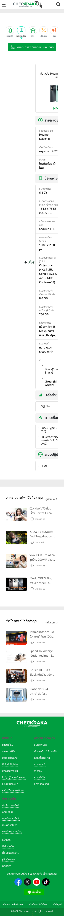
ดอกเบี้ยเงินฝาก (42, 758)
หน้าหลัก (6, 840)
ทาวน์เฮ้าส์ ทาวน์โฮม (12, 831)
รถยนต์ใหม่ (7, 745)
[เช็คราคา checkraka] (25, 4)
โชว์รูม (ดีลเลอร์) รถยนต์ (14, 777)
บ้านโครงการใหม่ (10, 805)
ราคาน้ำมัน (39, 777)
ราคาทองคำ (40, 764)
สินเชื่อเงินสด (40, 745)
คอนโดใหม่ (7, 812)
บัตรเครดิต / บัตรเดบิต (45, 751)
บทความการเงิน (10, 771)
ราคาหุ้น (38, 771)
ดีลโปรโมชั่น (8, 846)
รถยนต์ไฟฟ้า (8, 751)
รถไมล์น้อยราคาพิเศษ (13, 790)
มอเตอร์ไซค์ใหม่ (10, 758)
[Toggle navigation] (4, 4)
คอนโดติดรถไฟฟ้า (11, 818)
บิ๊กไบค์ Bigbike (10, 764)
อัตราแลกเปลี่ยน (42, 784)
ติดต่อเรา (6, 866)
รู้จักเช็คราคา (8, 859)
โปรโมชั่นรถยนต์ (10, 784)
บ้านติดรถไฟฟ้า (9, 825)
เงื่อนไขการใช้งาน (10, 853)
